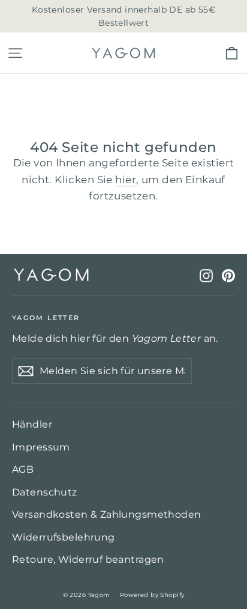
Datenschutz (44, 492)
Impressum (41, 447)
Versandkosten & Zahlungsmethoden (106, 514)
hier (125, 180)
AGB (23, 469)
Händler (32, 424)
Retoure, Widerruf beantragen (88, 559)
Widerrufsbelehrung (63, 537)
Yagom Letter (46, 317)
